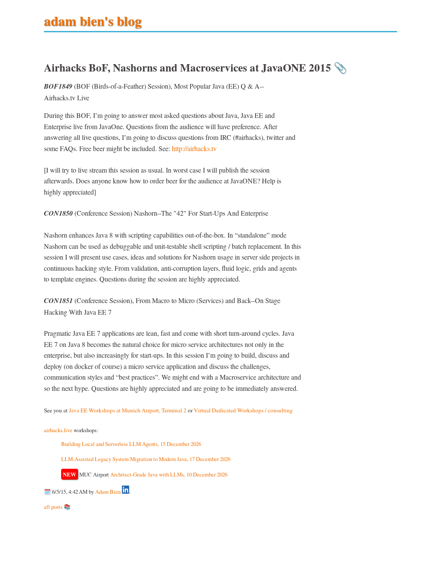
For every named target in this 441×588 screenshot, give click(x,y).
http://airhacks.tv (194, 148)
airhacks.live (58, 430)
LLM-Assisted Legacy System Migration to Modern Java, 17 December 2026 (145, 459)
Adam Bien (108, 491)
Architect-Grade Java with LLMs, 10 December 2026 (168, 474)
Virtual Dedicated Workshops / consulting (243, 410)
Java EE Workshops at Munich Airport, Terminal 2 (127, 410)
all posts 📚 (57, 507)
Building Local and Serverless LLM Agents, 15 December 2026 (131, 444)
